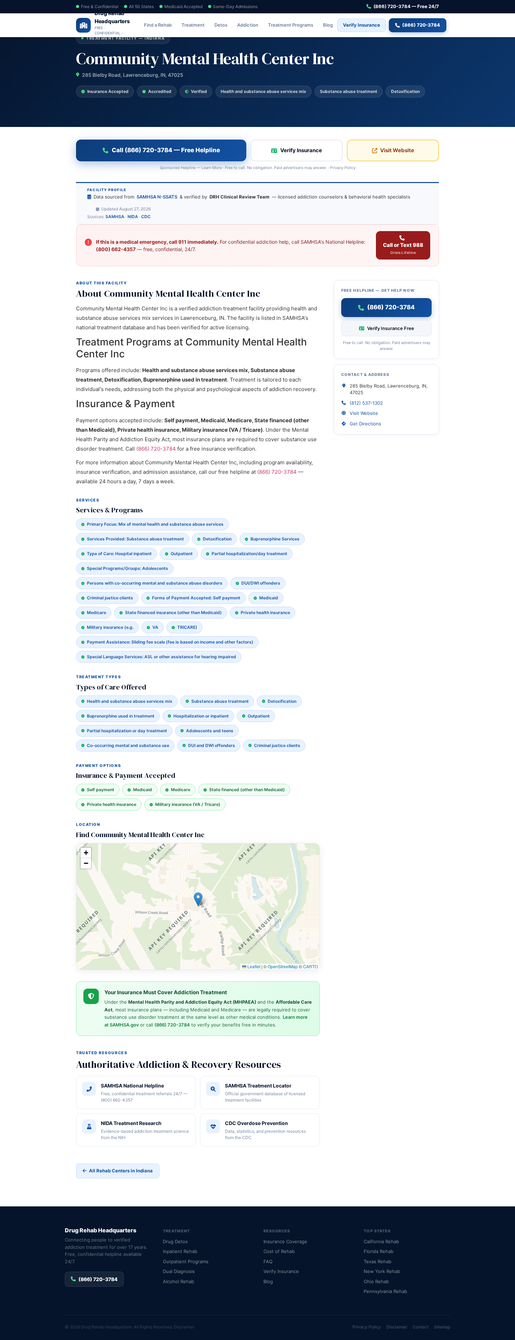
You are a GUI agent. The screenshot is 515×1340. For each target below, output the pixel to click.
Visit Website (397, 150)
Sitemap (442, 1326)
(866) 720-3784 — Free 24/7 (406, 6)
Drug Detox (175, 1241)
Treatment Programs (290, 25)
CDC (146, 216)
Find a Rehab (158, 25)
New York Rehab (382, 1271)
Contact (420, 1326)
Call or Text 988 (403, 248)
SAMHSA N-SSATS (157, 197)
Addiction (247, 25)
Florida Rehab (378, 1251)
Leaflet (253, 966)
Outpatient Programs (185, 1261)
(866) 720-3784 (421, 25)
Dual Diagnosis (179, 1271)
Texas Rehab (377, 1261)
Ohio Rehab (376, 1281)
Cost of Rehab (279, 1251)
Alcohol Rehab (178, 1281)
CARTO (310, 966)
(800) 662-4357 (116, 249)
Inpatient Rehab (180, 1251)
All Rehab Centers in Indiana (121, 1170)
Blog (328, 25)
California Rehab (381, 1241)
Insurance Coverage (285, 1241)
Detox (220, 25)
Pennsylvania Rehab (385, 1291)
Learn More (211, 167)
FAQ (268, 1261)
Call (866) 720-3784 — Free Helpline (166, 150)
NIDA (133, 216)
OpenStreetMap (283, 966)
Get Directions (365, 423)
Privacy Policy (343, 167)
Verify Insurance (361, 25)
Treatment (193, 25)
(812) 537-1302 (366, 403)
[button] (198, 899)
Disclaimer (184, 1326)
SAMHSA (114, 216)
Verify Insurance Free (390, 328)
